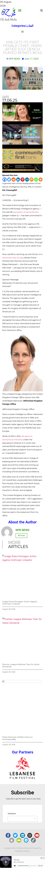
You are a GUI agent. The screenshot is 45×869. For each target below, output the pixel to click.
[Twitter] (9, 179)
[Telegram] (26, 840)
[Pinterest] (23, 179)
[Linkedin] (18, 179)
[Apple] (11, 840)
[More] (41, 179)
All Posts (21, 535)
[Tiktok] (33, 840)
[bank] (22, 171)
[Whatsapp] (36, 179)
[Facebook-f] (8, 835)
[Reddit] (14, 179)
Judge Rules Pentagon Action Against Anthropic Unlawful (19, 602)
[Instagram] (29, 835)
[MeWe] (27, 179)
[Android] (18, 840)
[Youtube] (36, 835)
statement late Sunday (13, 258)
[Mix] (32, 179)
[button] (19, 10)
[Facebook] (5, 179)
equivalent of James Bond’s (26, 212)
